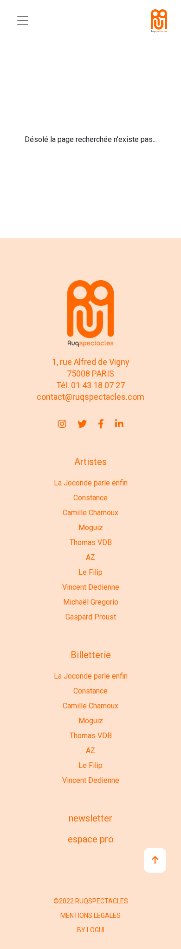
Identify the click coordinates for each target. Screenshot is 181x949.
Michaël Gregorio (90, 602)
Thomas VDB (91, 542)
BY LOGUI (90, 930)
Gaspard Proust (90, 616)
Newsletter (90, 818)
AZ (90, 557)
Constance (90, 497)
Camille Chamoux (90, 512)
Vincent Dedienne (90, 587)
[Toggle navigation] (22, 20)
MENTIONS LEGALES (90, 915)
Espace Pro (91, 839)
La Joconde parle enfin (91, 482)
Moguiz (90, 527)
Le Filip (90, 572)
